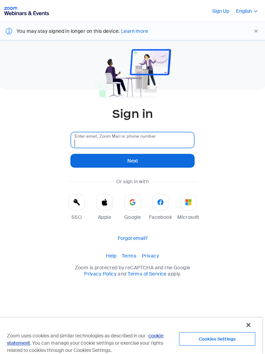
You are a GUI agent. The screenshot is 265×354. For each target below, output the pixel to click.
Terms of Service (147, 274)
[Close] (248, 325)
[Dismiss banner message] (256, 31)
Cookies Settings (217, 339)
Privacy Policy (100, 274)
